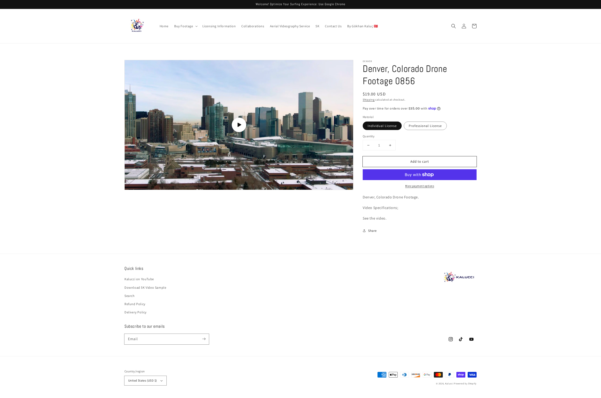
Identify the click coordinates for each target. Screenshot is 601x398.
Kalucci (449, 383)
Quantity (368, 136)
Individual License (382, 126)
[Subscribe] (204, 339)
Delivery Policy (135, 312)
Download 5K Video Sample (145, 287)
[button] (185, 26)
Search (129, 296)
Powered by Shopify (465, 383)
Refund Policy (134, 304)
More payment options (419, 186)
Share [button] (372, 231)
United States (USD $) (142, 380)
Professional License (425, 126)
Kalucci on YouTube (139, 279)
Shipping (369, 99)
